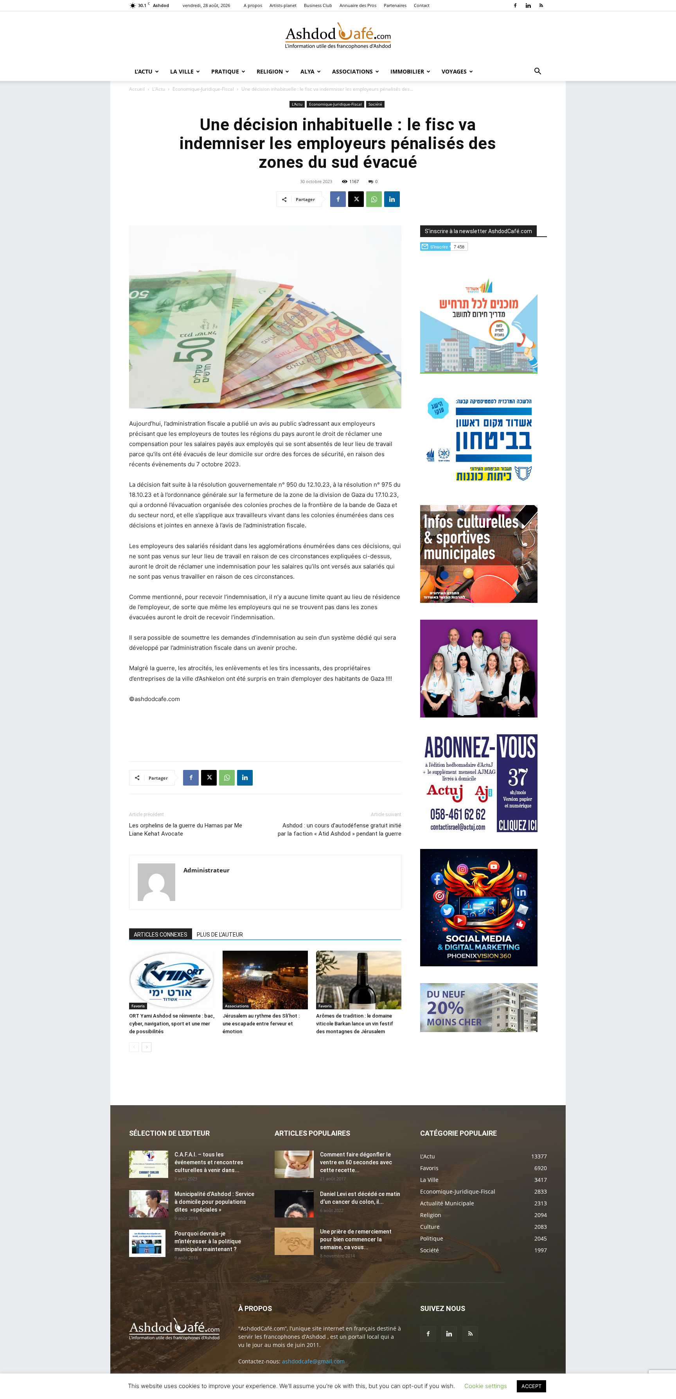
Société (375, 104)
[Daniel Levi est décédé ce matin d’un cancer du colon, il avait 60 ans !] (294, 1203)
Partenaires (395, 5)
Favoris (138, 1006)
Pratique (225, 71)
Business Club (318, 5)
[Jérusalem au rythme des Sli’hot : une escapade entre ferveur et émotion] (265, 980)
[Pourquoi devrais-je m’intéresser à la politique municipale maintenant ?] (147, 1243)
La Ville (182, 71)
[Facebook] (515, 5)
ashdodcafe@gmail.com (313, 1361)
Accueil (137, 89)
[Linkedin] (528, 5)
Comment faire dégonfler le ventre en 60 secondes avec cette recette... (356, 1162)
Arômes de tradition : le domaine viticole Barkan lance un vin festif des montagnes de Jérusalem (354, 1023)
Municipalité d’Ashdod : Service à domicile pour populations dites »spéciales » (214, 1202)
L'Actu (158, 89)
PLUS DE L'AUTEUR (220, 934)
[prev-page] (134, 1047)
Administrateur (206, 870)
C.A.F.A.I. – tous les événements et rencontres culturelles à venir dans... (208, 1162)
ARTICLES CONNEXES (160, 934)
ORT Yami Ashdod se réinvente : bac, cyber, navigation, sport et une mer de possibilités (171, 1023)
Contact (422, 5)
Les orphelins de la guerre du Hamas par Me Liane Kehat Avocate (185, 829)
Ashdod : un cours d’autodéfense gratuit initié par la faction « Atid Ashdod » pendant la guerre (339, 829)
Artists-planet (283, 5)
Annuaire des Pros (358, 5)
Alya (307, 71)
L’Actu (144, 71)
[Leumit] (479, 715)
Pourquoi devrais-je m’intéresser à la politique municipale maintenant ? (207, 1241)
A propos (253, 5)
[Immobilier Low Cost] (479, 1030)
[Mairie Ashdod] (479, 486)
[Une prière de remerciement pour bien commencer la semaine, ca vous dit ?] (294, 1241)
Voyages (454, 71)
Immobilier (407, 71)
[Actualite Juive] (479, 830)
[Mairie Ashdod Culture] (479, 600)
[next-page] (146, 1047)
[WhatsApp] (374, 199)
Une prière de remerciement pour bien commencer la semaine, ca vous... (356, 1239)
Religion (270, 71)
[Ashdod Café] (338, 37)
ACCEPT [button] (531, 1386)
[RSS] (541, 5)
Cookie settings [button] (485, 1386)
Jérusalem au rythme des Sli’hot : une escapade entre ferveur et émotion (261, 1023)
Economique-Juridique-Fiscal (203, 89)
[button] (537, 72)
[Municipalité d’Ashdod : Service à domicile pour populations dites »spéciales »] (148, 1203)
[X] (356, 199)
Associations (352, 71)
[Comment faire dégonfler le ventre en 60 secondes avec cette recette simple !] (294, 1164)
